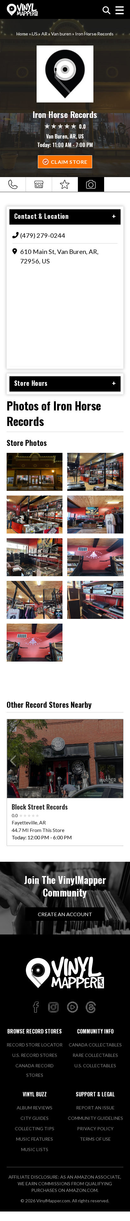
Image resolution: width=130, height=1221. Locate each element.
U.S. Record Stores (34, 1055)
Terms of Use (95, 1139)
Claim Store (69, 162)
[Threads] (91, 1007)
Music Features (34, 1139)
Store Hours (31, 383)
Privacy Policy (95, 1128)
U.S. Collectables (95, 1065)
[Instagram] (53, 1007)
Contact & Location (41, 216)
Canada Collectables (95, 1044)
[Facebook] (37, 1007)
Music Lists (34, 1149)
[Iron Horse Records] (65, 74)
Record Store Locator (34, 1044)
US (35, 33)
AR (44, 33)
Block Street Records (40, 807)
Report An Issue (95, 1107)
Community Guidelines (95, 1118)
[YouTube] (72, 1007)
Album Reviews (34, 1107)
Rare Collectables (95, 1055)
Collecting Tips (34, 1128)
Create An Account (65, 914)
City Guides (35, 1118)
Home (22, 33)
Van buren (61, 33)
